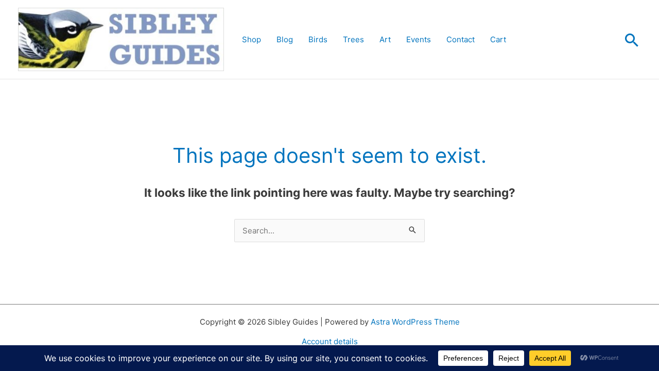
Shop (251, 39)
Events (418, 39)
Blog (284, 39)
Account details (330, 341)
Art (385, 39)
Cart (498, 39)
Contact (460, 39)
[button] (631, 39)
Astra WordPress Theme (415, 322)
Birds (317, 39)
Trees (353, 39)
